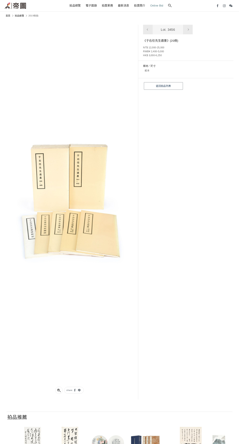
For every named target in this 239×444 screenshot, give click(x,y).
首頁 (8, 15)
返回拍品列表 (163, 86)
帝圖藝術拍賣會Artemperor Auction (15, 6)
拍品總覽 (19, 15)
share (69, 390)
